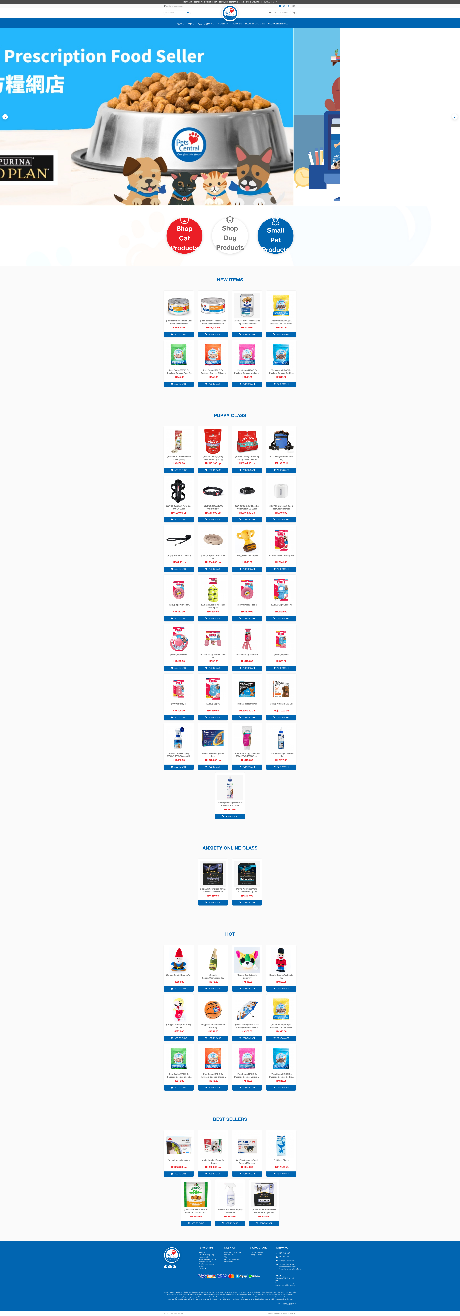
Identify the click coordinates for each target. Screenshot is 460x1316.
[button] (457, 116)
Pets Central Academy (206, 1264)
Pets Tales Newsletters (231, 1259)
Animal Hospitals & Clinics (207, 1259)
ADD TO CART (180, 335)
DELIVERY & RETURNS (255, 24)
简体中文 (293, 1304)
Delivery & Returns (256, 1255)
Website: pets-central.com (174, 6)
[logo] (230, 13)
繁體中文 (286, 1304)
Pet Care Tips (228, 1255)
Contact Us (202, 1268)
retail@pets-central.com (287, 1261)
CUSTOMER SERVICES (278, 24)
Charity (226, 1257)
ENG (279, 1304)
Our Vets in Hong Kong (206, 1255)
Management (203, 1257)
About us (202, 1252)
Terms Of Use (168, 1313)
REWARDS (237, 24)
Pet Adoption (228, 1262)
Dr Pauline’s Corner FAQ (232, 1252)
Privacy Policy (178, 1313)
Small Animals (205, 24)
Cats (190, 24)
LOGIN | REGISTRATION (279, 13)
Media (201, 1266)
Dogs (179, 24)
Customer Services (256, 1252)
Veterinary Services (205, 1262)
